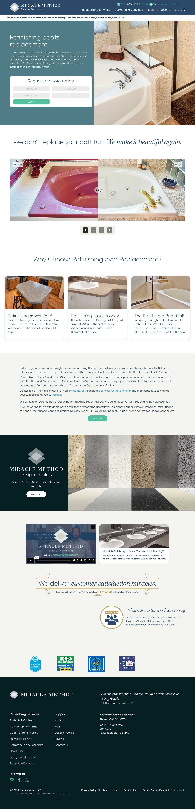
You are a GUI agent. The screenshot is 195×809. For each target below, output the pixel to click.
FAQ (57, 726)
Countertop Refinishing (23, 726)
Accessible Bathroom (22, 763)
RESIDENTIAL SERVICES (96, 10)
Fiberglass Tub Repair (23, 757)
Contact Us (61, 744)
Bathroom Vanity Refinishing (27, 744)
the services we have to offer (113, 390)
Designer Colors (64, 732)
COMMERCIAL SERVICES (129, 10)
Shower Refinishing (21, 738)
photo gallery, (77, 390)
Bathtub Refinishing (21, 720)
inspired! (57, 394)
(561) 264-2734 (124, 703)
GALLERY (179, 10)
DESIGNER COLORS (158, 10)
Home (58, 720)
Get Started (36, 494)
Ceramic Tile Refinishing (24, 732)
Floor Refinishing (19, 751)
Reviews (59, 738)
